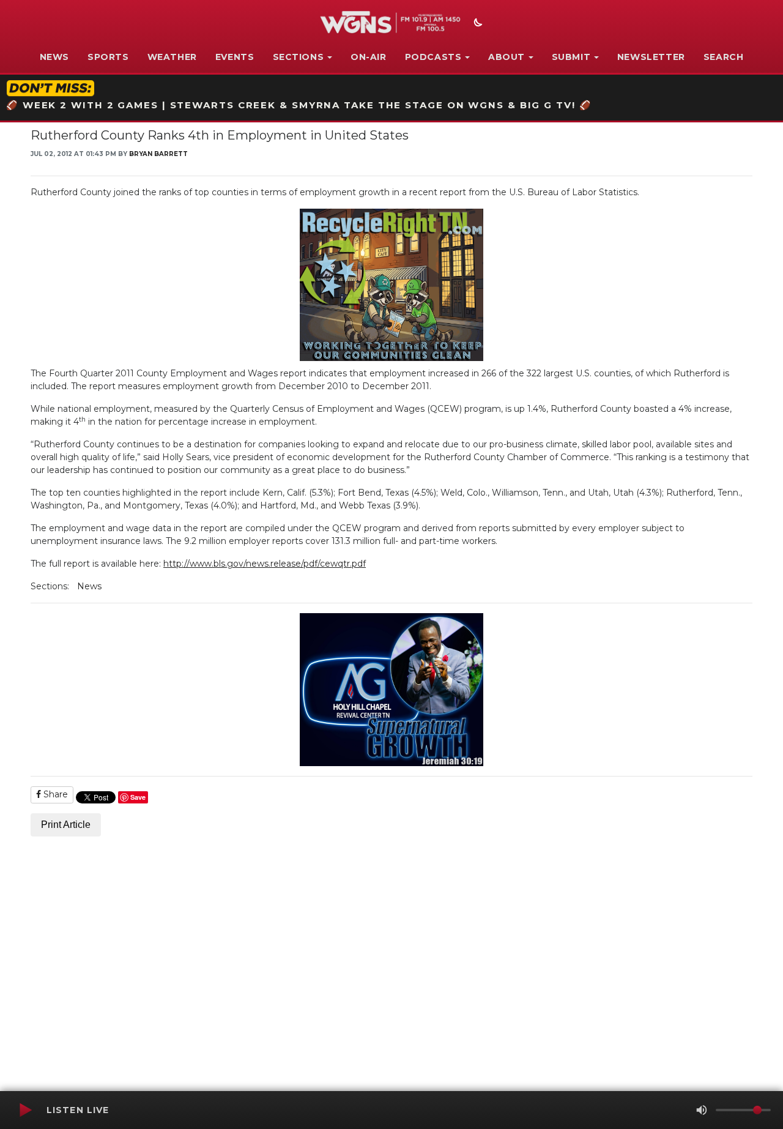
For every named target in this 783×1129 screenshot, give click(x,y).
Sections (298, 56)
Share (54, 794)
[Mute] (701, 1110)
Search (723, 56)
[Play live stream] (25, 1110)
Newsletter (651, 56)
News (54, 56)
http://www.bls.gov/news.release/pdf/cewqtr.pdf (264, 563)
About (506, 56)
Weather (172, 56)
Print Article (66, 824)
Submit (571, 56)
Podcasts (433, 56)
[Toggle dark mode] (476, 24)
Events (234, 56)
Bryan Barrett (158, 154)
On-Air (369, 56)
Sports (108, 56)
